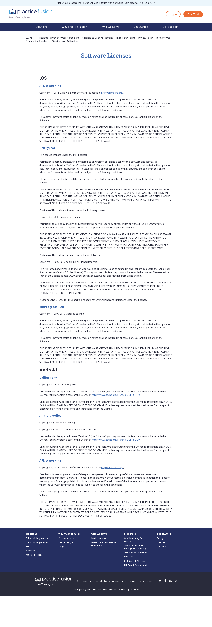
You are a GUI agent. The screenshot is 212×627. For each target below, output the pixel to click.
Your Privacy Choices (128, 589)
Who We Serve (110, 26)
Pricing (160, 538)
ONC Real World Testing (135, 552)
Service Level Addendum (65, 41)
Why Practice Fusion (74, 26)
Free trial (161, 542)
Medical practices (99, 538)
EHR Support (170, 26)
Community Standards (37, 41)
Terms (76, 589)
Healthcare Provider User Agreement (59, 37)
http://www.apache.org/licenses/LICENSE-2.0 (116, 394)
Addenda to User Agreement (97, 37)
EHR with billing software (37, 542)
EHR (27, 546)
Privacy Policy (145, 37)
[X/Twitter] (160, 581)
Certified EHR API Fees (134, 561)
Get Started (141, 26)
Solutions (42, 26)
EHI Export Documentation (136, 565)
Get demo (161, 546)
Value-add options (34, 554)
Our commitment (66, 538)
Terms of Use (163, 37)
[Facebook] (165, 581)
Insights (62, 546)
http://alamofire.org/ (112, 92)
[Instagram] (176, 581)
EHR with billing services (37, 538)
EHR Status (113, 589)
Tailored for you (65, 542)
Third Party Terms (125, 37)
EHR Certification (100, 589)
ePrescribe (30, 550)
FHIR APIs (128, 556)
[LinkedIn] (170, 581)
